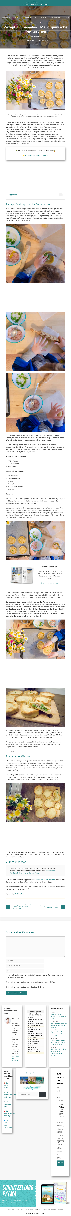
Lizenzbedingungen (44, 1209)
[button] (35, 27)
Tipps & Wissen (55, 17)
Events (42, 17)
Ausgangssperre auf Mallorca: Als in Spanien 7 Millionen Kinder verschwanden (23, 906)
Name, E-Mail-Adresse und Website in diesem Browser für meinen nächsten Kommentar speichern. (35, 976)
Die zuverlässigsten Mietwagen (9, 1113)
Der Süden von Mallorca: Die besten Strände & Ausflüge (59, 1025)
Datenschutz (20, 1209)
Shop (67, 17)
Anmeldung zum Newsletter (45, 880)
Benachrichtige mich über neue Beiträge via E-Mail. (26, 987)
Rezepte (45, 40)
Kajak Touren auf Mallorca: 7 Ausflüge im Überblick (58, 1034)
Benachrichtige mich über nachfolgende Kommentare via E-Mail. (31, 982)
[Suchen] (42, 1094)
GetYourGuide (20, 894)
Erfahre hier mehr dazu (49, 583)
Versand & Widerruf (57, 1209)
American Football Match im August (36, 4)
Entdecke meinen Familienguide (36, 155)
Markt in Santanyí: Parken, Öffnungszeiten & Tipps (59, 1016)
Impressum (11, 1209)
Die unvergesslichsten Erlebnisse (10, 1094)
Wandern (16, 17)
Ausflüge (5, 17)
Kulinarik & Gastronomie (32, 40)
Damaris (36, 44)
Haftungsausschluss (31, 1209)
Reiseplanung (29, 17)
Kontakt (32, 23)
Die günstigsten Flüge (7, 1104)
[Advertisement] (35, 174)
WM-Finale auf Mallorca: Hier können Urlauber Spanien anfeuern (59, 1042)
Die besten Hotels (5, 1085)
